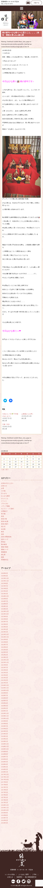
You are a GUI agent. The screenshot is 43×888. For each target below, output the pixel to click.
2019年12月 (5, 713)
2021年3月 (4, 677)
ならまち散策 (5, 496)
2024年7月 (4, 601)
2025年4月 (4, 591)
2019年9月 (4, 721)
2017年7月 (4, 787)
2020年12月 (5, 685)
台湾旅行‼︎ (4, 511)
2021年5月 (4, 672)
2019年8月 (4, 723)
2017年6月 (4, 790)
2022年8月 (4, 642)
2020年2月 (4, 708)
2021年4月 (4, 675)
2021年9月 (4, 665)
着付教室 (4, 544)
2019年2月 (4, 739)
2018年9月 (4, 751)
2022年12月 (5, 634)
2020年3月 (4, 706)
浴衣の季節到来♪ (6, 537)
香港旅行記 (4, 559)
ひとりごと (4, 498)
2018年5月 (4, 762)
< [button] (2, 19)
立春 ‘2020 (5, 424)
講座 (2, 557)
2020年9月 (4, 693)
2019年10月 (5, 718)
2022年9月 (4, 639)
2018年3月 (4, 767)
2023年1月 (4, 632)
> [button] (40, 19)
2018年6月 (4, 759)
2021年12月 (5, 660)
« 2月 (2, 469)
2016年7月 (4, 818)
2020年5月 (4, 700)
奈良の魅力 (4, 524)
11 (4, 461)
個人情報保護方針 (30, 877)
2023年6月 (4, 624)
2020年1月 (4, 711)
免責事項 (19, 877)
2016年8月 (4, 815)
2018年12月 (5, 744)
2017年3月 (4, 797)
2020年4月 (4, 703)
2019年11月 (5, 716)
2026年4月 (4, 576)
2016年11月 (5, 807)
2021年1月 (4, 683)
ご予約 (34, 874)
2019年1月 (4, 741)
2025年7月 (4, 586)
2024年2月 (4, 609)
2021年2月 (4, 680)
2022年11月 (5, 637)
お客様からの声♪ (27, 414)
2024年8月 (4, 599)
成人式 (3, 526)
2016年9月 (4, 813)
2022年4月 (4, 650)
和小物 (3, 514)
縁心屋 (3, 554)
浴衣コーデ (4, 539)
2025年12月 (5, 578)
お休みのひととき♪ (7, 483)
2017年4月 (4, 795)
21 (21, 464)
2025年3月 (4, 593)
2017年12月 (5, 774)
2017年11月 (5, 777)
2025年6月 (4, 588)
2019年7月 (4, 726)
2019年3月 (4, 736)
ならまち (4, 493)
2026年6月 (4, 573)
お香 (2, 488)
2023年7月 (4, 621)
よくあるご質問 (24, 874)
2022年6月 (4, 647)
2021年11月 (5, 662)
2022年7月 (4, 644)
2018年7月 (4, 756)
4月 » (7, 469)
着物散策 (4, 552)
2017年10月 (5, 779)
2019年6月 (4, 728)
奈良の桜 (4, 519)
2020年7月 (4, 695)
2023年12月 (5, 611)
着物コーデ (4, 549)
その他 (3, 491)
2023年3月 (4, 629)
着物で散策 (4, 547)
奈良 (2, 516)
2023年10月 (5, 614)
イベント (4, 501)
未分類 (3, 529)
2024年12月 (5, 596)
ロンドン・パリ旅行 (7, 508)
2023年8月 (4, 619)
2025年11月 (5, 581)
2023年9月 (4, 616)
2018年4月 (4, 764)
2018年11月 (5, 746)
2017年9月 (4, 782)
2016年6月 (4, 820)
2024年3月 (4, 606)
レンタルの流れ (10, 874)
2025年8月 (4, 583)
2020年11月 (5, 688)
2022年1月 (4, 657)
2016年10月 (5, 810)
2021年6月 (4, 670)
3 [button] (22, 27)
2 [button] (20, 27)
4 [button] (25, 27)
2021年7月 (4, 667)
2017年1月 (4, 802)
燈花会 (3, 542)
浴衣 (2, 534)
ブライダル (4, 503)
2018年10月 (5, 749)
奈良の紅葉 (4, 521)
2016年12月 (5, 805)
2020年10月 (5, 690)
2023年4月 (4, 627)
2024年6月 (4, 604)
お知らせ (4, 486)
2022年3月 (4, 652)
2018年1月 (4, 772)
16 (33, 461)
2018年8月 (4, 754)
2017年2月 (4, 800)
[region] (21, 20)
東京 (2, 531)
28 (21, 467)
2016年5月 (4, 823)
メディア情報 (5, 506)
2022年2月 (4, 655)
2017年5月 (4, 792)
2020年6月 (4, 698)
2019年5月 (4, 731)
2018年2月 (4, 769)
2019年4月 (4, 734)
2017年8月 (4, 784)
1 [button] (17, 27)
